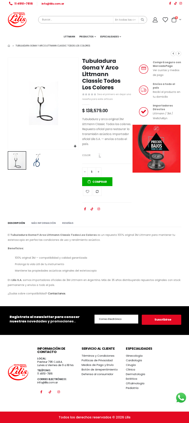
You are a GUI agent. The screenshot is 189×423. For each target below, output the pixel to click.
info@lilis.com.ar (53, 4)
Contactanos (56, 293)
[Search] (142, 19)
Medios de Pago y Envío (98, 365)
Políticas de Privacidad (97, 360)
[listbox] (100, 156)
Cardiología (134, 360)
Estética (131, 379)
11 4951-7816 (45, 373)
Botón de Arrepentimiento (100, 369)
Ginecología (134, 356)
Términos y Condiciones (98, 356)
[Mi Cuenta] (155, 19)
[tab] (16, 223)
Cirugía (131, 365)
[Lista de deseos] (165, 19)
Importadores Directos (163, 107)
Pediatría (132, 388)
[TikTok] (175, 3)
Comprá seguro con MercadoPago (167, 64)
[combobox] (92, 19)
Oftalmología (135, 383)
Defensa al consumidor (97, 374)
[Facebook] (170, 3)
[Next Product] (178, 53)
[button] (75, 146)
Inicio (9, 45)
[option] (99, 155)
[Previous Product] (173, 53)
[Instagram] (180, 3)
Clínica (130, 369)
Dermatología (135, 374)
